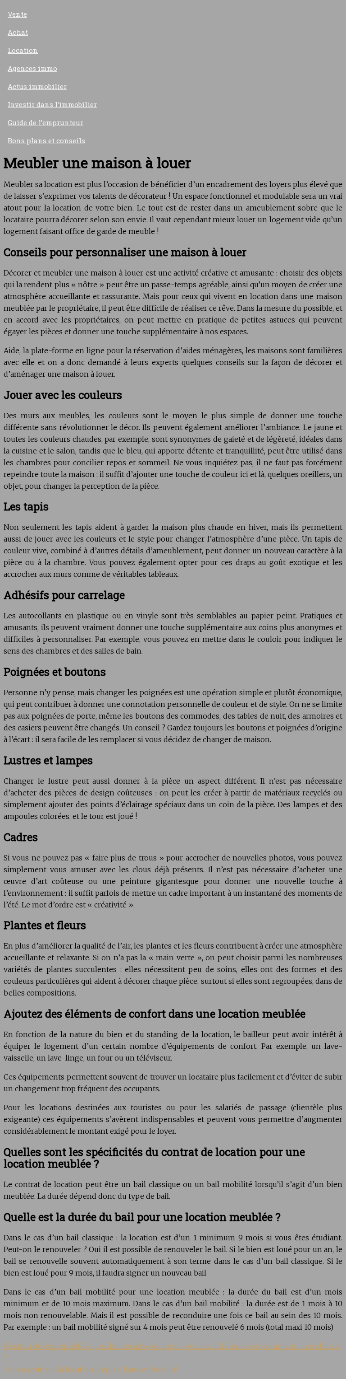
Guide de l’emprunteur (45, 122)
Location (23, 50)
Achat (18, 32)
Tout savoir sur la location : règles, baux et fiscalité (91, 1369)
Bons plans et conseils (46, 140)
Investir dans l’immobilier (52, 104)
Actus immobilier (37, 86)
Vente (17, 14)
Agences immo (32, 68)
